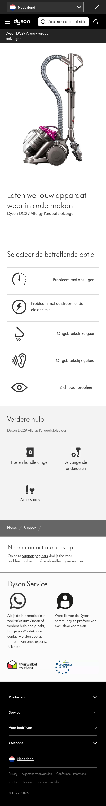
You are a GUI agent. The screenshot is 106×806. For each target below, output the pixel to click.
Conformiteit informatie (71, 774)
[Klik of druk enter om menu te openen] (7, 21)
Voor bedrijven (20, 728)
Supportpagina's (35, 556)
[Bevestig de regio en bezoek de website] (97, 7)
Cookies (14, 782)
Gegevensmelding (49, 782)
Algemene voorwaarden (37, 774)
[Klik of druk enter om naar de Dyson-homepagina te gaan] (22, 23)
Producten (17, 697)
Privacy (13, 774)
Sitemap (28, 782)
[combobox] (45, 7)
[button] (21, 759)
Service (14, 712)
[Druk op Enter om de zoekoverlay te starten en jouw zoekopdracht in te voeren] (63, 21)
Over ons (16, 743)
